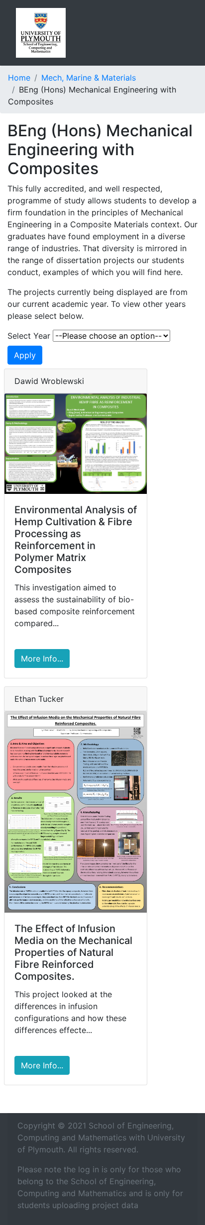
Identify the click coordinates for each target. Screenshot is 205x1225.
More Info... (42, 658)
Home (19, 78)
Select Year (28, 336)
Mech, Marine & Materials (88, 78)
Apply (25, 355)
